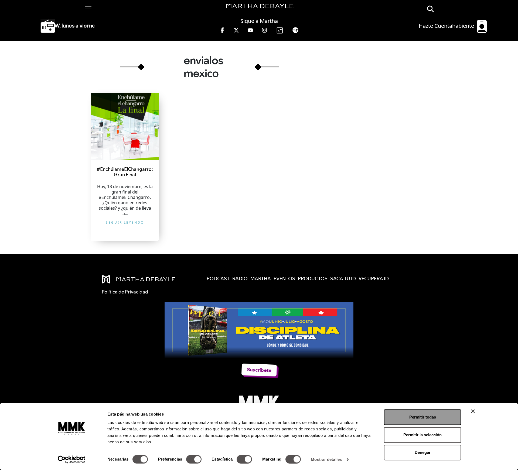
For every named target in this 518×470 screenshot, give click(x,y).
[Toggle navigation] (88, 9)
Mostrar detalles (326, 459)
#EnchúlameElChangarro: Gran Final (125, 172)
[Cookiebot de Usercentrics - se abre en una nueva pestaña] (71, 459)
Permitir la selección (422, 435)
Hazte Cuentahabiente (447, 25)
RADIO (240, 278)
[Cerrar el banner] (473, 411)
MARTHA (260, 278)
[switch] (194, 459)
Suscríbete (259, 369)
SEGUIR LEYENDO (125, 222)
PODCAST (218, 278)
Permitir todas (422, 417)
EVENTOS (284, 278)
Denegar (423, 452)
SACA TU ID (343, 278)
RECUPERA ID (374, 278)
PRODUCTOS (313, 278)
